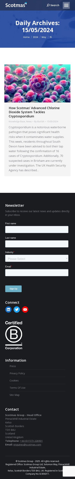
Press (13, 366)
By (39, 121)
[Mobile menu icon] (66, 5)
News (29, 121)
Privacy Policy (17, 373)
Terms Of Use (17, 387)
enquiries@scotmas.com (27, 444)
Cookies (14, 380)
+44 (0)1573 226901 (31, 441)
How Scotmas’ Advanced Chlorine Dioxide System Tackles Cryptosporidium (34, 112)
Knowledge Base (17, 121)
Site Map (15, 395)
